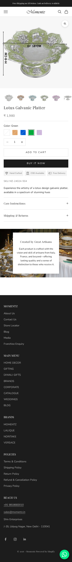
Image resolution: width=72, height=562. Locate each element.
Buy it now (36, 163)
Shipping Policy (12, 467)
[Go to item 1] (9, 98)
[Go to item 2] (21, 98)
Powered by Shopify (45, 551)
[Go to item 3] (32, 98)
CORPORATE (11, 387)
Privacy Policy (11, 486)
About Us (9, 313)
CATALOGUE (11, 393)
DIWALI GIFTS (12, 375)
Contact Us (10, 319)
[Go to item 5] (56, 98)
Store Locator (11, 325)
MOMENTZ (10, 424)
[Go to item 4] (44, 98)
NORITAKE (10, 436)
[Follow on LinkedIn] (25, 539)
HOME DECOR (12, 363)
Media (7, 338)
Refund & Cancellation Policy (20, 480)
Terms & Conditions (15, 461)
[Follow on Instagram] (15, 539)
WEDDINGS (11, 399)
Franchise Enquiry (14, 344)
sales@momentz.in (14, 512)
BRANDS (9, 381)
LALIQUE (9, 430)
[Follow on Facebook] (5, 539)
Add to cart (36, 152)
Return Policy (11, 474)
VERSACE (9, 442)
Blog (6, 331)
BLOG (7, 405)
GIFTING (9, 369)
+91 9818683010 (14, 505)
